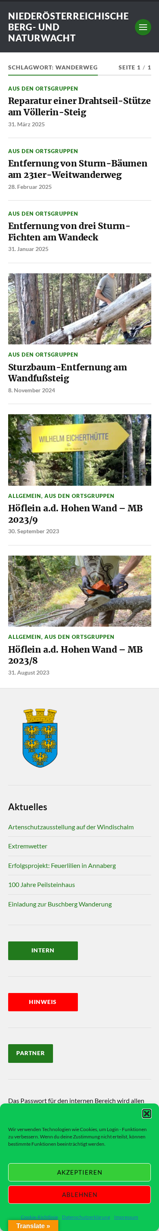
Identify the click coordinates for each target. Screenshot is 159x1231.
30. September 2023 (33, 531)
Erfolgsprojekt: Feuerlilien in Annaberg (62, 865)
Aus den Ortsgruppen (43, 88)
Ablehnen (79, 1194)
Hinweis (43, 1002)
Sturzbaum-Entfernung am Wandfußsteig (67, 373)
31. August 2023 (28, 672)
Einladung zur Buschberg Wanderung (60, 904)
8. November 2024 (31, 390)
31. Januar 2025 (28, 248)
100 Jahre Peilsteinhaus (41, 884)
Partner (30, 1053)
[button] (147, 1114)
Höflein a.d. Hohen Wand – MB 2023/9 (75, 514)
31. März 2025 (26, 124)
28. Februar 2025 (30, 186)
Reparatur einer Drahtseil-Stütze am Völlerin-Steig (79, 106)
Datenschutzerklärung (86, 1217)
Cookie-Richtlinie (39, 1217)
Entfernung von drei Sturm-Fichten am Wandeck (69, 232)
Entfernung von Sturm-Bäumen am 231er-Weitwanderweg (78, 169)
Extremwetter (27, 846)
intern (43, 950)
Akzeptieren (79, 1172)
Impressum (126, 1217)
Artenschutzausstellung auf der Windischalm (71, 827)
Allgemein (24, 496)
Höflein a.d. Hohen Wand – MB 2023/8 (75, 655)
